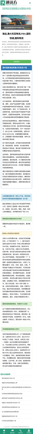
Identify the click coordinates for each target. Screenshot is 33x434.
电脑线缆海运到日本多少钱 (9, 416)
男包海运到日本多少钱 (8, 378)
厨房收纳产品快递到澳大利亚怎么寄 (12, 398)
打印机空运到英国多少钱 (9, 420)
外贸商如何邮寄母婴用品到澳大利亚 (12, 393)
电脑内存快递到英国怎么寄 (9, 383)
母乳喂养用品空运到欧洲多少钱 (11, 407)
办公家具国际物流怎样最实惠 (10, 411)
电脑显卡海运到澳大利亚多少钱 (11, 402)
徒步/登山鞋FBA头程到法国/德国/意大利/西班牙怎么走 (16, 388)
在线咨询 (16, 61)
